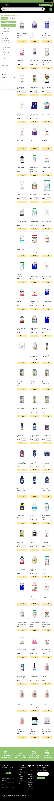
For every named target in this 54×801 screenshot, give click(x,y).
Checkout (30, 786)
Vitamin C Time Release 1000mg (46, 623)
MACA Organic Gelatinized (20, 275)
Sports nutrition (6, 63)
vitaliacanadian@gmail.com (8, 770)
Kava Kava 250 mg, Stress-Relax (21, 222)
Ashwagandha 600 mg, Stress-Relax (46, 61)
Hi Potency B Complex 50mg (33, 195)
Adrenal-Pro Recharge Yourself (46, 34)
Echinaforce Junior (46, 114)
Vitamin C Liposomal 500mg (34, 623)
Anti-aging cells (6, 33)
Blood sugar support (7, 42)
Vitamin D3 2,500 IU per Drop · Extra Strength (22, 677)
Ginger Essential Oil (21, 167)
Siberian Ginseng (21, 569)
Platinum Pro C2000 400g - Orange (47, 462)
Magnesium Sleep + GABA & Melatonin (46, 302)
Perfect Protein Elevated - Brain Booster (33, 409)
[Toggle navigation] (51, 9)
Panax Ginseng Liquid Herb (45, 355)
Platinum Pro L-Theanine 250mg (21, 489)
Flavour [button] (4, 74)
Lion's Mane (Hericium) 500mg (21, 248)
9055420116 (6, 773)
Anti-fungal (5, 36)
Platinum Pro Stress (34, 488)
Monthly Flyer (31, 782)
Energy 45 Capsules (21, 140)
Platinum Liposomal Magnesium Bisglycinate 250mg (46, 436)
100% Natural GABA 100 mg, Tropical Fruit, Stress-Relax (22, 34)
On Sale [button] (4, 87)
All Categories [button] (5, 49)
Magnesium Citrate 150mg (34, 302)
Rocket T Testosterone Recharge (33, 543)
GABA (31, 140)
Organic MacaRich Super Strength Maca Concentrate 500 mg (34, 355)
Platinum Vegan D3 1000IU (21, 516)
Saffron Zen (45, 542)
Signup (50, 1)
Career (29, 780)
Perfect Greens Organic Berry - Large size (45, 382)
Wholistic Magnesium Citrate (46, 677)
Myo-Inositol (20, 355)
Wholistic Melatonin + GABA (22, 703)
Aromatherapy (5, 52)
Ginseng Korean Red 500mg (34, 168)
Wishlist (30, 784)
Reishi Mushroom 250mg (46, 516)
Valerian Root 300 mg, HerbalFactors (21, 623)
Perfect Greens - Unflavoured (33, 382)
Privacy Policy (22, 767)
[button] (8, 22)
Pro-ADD (32, 515)
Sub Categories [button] (6, 28)
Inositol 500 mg (46, 194)
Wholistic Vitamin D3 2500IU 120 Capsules (21, 730)
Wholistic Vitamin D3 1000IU (46, 703)
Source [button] (3, 77)
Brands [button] (4, 81)
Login (46, 1)
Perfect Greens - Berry (21, 382)
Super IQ (44, 569)
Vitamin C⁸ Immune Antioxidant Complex (22, 650)
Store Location (22, 783)
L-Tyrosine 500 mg (46, 221)
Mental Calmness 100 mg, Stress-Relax (34, 329)
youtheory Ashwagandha (33, 730)
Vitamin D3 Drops (34, 676)
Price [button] (3, 84)
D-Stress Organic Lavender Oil (21, 114)
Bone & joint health (6, 45)
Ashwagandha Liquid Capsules (34, 88)
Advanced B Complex (34, 60)
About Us (21, 778)
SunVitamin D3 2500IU (33, 569)
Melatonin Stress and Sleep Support (21, 329)
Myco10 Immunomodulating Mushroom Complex (46, 329)
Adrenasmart (20, 60)
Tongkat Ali (32, 596)
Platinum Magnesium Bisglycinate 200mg (22, 462)
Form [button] (3, 70)
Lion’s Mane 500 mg (34, 248)
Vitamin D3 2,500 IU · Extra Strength (46, 650)
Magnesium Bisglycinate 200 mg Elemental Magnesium (47, 275)
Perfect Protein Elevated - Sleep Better (46, 409)
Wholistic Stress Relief (33, 703)
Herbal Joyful (20, 194)
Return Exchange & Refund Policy (22, 771)
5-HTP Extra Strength (33, 34)
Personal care (5, 60)
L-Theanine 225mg (34, 221)
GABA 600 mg (45, 140)
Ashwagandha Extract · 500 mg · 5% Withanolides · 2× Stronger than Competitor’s (21, 88)
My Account (30, 788)
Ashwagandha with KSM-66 (46, 88)
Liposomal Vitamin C (46, 248)
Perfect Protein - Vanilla (21, 409)
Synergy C (19, 596)
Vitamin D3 (32, 649)
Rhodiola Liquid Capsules (20, 543)
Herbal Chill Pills (46, 167)
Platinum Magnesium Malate (34, 462)
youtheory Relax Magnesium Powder (46, 730)
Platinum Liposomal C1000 (34, 436)
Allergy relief (5, 31)
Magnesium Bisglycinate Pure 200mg (21, 302)
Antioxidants (5, 38)
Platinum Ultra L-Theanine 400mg (46, 489)
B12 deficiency (5, 40)
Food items (4, 54)
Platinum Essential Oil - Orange (21, 436)
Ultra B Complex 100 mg (46, 596)
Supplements (5, 65)
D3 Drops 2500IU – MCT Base (34, 114)
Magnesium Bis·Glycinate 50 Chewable (33, 275)
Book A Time (45, 5)
